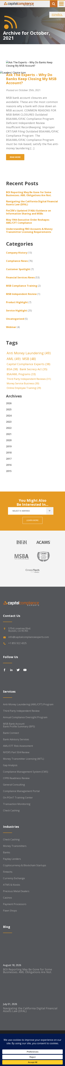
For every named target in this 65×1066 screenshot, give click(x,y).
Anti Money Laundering (29, 353)
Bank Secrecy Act (33, 369)
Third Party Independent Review (21, 710)
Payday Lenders (12, 859)
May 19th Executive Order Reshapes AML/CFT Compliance (27, 221)
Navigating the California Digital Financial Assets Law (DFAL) (32, 203)
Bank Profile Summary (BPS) (19, 726)
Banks (6, 852)
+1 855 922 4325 (17, 643)
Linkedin (11, 669)
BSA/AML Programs (21, 374)
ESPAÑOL (57, 14)
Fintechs (7, 871)
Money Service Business (23, 383)
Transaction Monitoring (16, 804)
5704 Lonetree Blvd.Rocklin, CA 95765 (19, 630)
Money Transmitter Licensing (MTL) (23, 758)
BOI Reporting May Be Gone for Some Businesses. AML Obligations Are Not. (28, 194)
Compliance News (17, 260)
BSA (12, 369)
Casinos (7, 897)
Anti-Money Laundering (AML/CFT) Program (28, 704)
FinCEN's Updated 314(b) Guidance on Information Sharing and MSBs (28, 212)
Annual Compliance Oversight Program (25, 717)
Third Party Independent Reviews (29, 379)
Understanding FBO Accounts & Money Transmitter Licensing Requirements (29, 230)
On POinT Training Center (18, 797)
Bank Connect (11, 733)
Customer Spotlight (18, 269)
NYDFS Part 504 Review (16, 752)
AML (14, 358)
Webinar (11, 327)
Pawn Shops (10, 910)
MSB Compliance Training (21, 285)
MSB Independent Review (21, 294)
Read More (15, 157)
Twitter (18, 669)
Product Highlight (17, 302)
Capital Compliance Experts (28, 364)
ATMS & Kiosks (11, 884)
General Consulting (14, 784)
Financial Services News (20, 277)
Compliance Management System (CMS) (25, 771)
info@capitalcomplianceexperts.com (28, 637)
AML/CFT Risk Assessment (18, 745)
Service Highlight (16, 310)
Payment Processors (14, 904)
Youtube (24, 669)
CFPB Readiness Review (16, 778)
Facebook (4, 669)
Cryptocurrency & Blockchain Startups (24, 865)
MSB (29, 359)
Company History (16, 252)
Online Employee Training (24, 388)
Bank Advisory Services (16, 739)
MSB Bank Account (13, 723)
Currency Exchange (14, 878)
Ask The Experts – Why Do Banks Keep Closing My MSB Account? (31, 78)
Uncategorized (15, 318)
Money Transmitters (14, 846)
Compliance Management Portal (21, 791)
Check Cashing (11, 810)
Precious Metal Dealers (16, 891)
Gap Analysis (10, 765)
